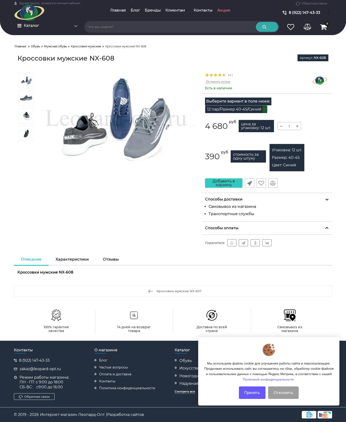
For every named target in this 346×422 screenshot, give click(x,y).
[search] (267, 27)
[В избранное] (261, 183)
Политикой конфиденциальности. (269, 379)
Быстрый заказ (249, 183)
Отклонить (283, 392)
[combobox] (236, 109)
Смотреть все (185, 391)
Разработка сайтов (125, 414)
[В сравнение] (273, 183)
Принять (252, 392)
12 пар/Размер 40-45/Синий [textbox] (234, 109)
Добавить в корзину (224, 183)
